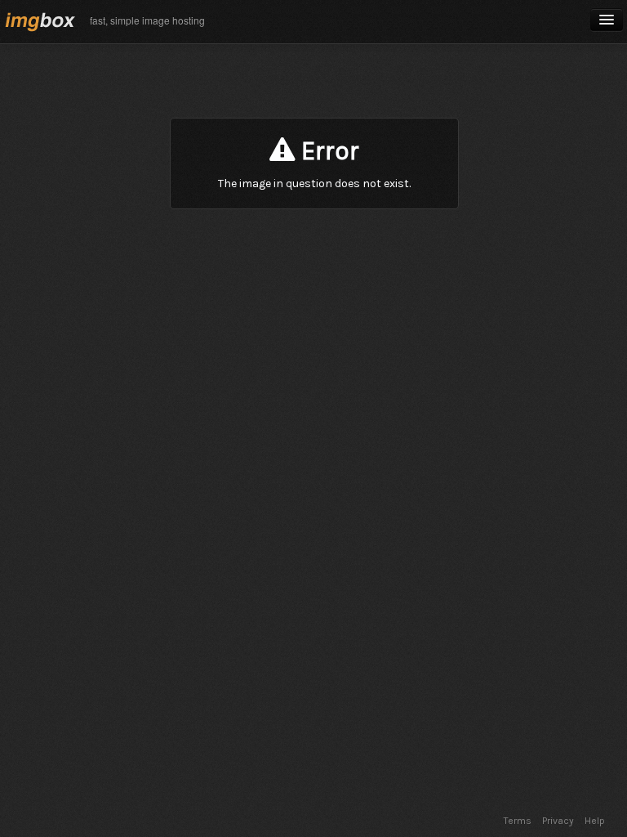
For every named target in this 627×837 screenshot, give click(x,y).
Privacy (558, 820)
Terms (517, 820)
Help (595, 820)
